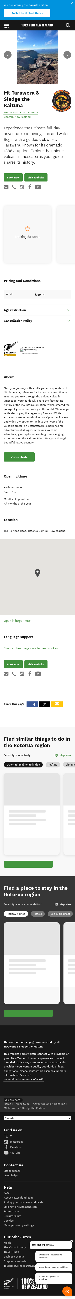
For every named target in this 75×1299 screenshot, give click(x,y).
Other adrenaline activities (23, 764)
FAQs (7, 1193)
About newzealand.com (18, 1197)
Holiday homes (16, 913)
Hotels (38, 913)
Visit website (36, 177)
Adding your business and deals (23, 1202)
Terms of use (11, 1211)
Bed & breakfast (60, 913)
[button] (6, 25)
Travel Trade (11, 1252)
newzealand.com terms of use (24, 1079)
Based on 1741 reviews (30, 353)
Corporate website (15, 1261)
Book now (13, 177)
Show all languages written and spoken (31, 648)
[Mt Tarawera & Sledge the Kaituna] (61, 101)
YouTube (14, 1152)
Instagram (16, 1141)
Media (7, 1242)
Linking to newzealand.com (21, 1206)
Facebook (15, 1147)
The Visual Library (15, 1247)
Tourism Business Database (21, 1265)
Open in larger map (17, 620)
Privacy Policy (12, 1216)
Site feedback (12, 1170)
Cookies (9, 1220)
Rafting (52, 764)
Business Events (14, 1256)
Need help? (11, 1175)
